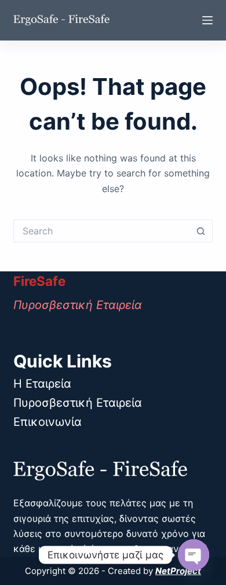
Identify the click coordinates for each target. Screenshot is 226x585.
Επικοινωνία (47, 422)
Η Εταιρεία (42, 384)
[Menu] (207, 20)
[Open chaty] (193, 555)
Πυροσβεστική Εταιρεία (77, 403)
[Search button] (201, 230)
